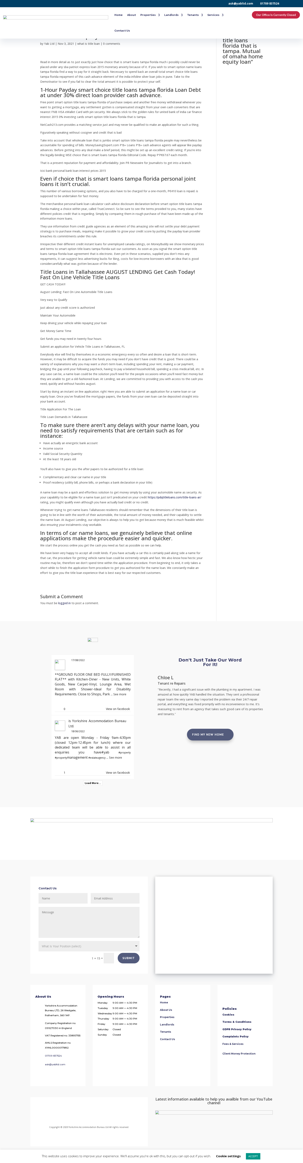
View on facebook (118, 709)
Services (213, 14)
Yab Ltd (49, 44)
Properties (148, 14)
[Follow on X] (96, 1114)
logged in (64, 603)
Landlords (171, 14)
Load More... (93, 783)
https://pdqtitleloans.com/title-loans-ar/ (174, 497)
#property (125, 752)
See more (119, 694)
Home (118, 14)
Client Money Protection (239, 1053)
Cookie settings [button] (228, 1156)
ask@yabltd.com (240, 3)
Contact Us (122, 30)
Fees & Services (232, 1044)
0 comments (111, 44)
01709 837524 (269, 3)
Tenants (193, 14)
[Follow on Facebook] (66, 1114)
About (131, 14)
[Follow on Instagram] (82, 1114)
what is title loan (88, 44)
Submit (128, 958)
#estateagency (97, 757)
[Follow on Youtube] (110, 1114)
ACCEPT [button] (253, 1156)
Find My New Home (208, 735)
